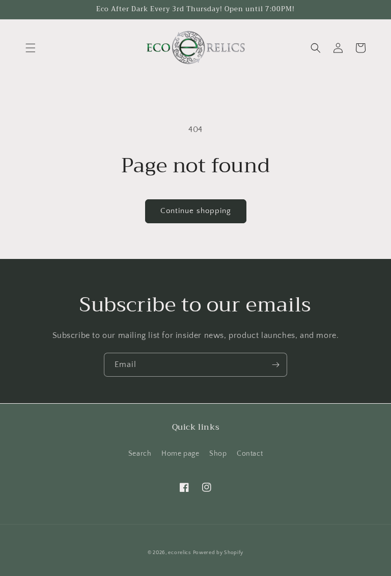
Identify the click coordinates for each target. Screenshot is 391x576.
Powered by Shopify (218, 553)
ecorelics (179, 553)
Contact (250, 454)
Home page (180, 454)
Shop (218, 454)
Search (140, 454)
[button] (30, 48)
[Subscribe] (275, 365)
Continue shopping (195, 210)
